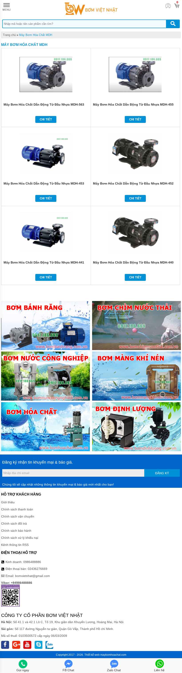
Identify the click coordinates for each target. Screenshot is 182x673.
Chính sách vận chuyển (17, 516)
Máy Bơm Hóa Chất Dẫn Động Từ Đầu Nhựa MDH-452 (133, 183)
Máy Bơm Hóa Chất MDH (35, 35)
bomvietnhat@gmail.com (32, 576)
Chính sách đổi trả (14, 523)
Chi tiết (46, 119)
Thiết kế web (92, 654)
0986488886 (32, 562)
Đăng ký (162, 473)
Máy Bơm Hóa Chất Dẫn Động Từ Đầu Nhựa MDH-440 (133, 262)
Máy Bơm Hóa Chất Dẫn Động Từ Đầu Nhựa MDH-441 (44, 262)
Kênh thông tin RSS (15, 545)
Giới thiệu (8, 502)
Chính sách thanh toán (17, 509)
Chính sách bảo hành (16, 530)
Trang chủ (9, 35)
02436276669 (37, 569)
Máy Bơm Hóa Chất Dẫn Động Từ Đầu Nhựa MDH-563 (44, 104)
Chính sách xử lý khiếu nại (19, 537)
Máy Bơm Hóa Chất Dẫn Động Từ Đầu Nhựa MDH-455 (133, 104)
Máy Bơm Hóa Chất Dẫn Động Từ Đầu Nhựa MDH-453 (44, 183)
